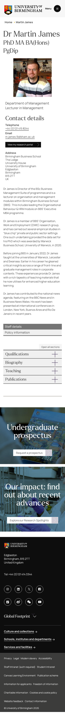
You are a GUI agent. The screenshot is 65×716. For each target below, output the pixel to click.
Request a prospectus (29, 453)
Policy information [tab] (17, 332)
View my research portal (20, 144)
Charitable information (16, 692)
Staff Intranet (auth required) (19, 666)
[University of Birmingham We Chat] (29, 602)
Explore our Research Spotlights (29, 520)
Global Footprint (17, 616)
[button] (32, 354)
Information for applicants (18, 684)
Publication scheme (47, 675)
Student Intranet (46, 666)
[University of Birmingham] (23, 8)
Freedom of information (45, 684)
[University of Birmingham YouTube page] (39, 602)
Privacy (8, 658)
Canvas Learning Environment (20, 675)
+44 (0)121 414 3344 (20, 574)
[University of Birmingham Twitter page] (29, 589)
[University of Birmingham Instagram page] (7, 589)
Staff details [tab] (13, 326)
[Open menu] (57, 8)
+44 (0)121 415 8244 (17, 128)
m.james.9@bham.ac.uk (20, 137)
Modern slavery (29, 658)
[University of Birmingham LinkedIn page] (18, 589)
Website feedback (13, 701)
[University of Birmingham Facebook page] (39, 589)
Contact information (36, 701)
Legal (16, 658)
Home (8, 22)
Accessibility (45, 658)
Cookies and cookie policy (43, 692)
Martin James (24, 22)
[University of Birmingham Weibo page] (18, 602)
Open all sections (50, 347)
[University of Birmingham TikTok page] (7, 602)
